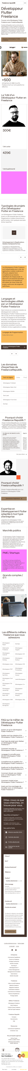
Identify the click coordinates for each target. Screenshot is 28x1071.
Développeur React (6, 643)
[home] (8, 3)
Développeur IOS (20, 664)
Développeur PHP (7, 669)
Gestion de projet (14, 975)
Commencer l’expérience (14, 957)
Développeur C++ (20, 684)
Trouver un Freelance (14, 959)
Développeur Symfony (6, 674)
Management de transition (14, 971)
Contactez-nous (14, 1030)
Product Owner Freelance (14, 1007)
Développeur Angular (18, 649)
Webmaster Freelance (5, 649)
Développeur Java (7, 664)
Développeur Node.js (18, 659)
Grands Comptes (14, 963)
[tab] (8, 378)
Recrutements (14, 1019)
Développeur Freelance (14, 1003)
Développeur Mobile (18, 689)
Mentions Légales (21, 943)
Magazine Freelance (14, 987)
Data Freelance (14, 1005)
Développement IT (14, 967)
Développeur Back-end (6, 694)
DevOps (17, 643)
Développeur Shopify (18, 694)
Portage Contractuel (14, 961)
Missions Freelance (14, 985)
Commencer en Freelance (14, 991)
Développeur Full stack (7, 684)
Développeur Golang (6, 659)
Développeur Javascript (6, 689)
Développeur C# (20, 654)
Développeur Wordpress (6, 704)
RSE (14, 1021)
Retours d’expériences (14, 993)
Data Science (14, 973)
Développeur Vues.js (18, 674)
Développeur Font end (7, 679)
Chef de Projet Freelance (14, 1009)
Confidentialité (12, 946)
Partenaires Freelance (14, 989)
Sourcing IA (14, 965)
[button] (25, 3)
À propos (14, 1017)
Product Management (14, 969)
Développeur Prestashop (18, 669)
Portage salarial (14, 995)
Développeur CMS (7, 699)
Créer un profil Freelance (14, 983)
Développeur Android (6, 654)
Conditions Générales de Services (10, 943)
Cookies (17, 946)
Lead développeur (20, 679)
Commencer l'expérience (14, 1028)
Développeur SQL (20, 699)
